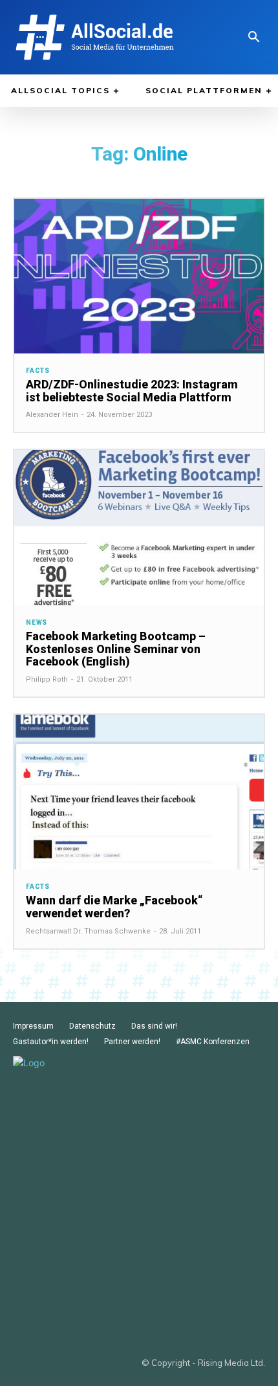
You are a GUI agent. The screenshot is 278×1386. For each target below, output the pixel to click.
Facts (38, 371)
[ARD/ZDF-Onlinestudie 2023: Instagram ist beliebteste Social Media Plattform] (139, 276)
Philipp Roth (47, 679)
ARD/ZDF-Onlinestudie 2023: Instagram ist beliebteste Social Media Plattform (132, 390)
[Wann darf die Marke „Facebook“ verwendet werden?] (139, 792)
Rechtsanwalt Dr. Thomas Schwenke (88, 931)
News (36, 623)
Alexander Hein (52, 414)
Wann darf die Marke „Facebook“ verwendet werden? (114, 906)
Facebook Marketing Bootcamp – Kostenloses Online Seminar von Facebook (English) (116, 649)
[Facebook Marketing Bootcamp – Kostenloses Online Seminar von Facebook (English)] (139, 527)
